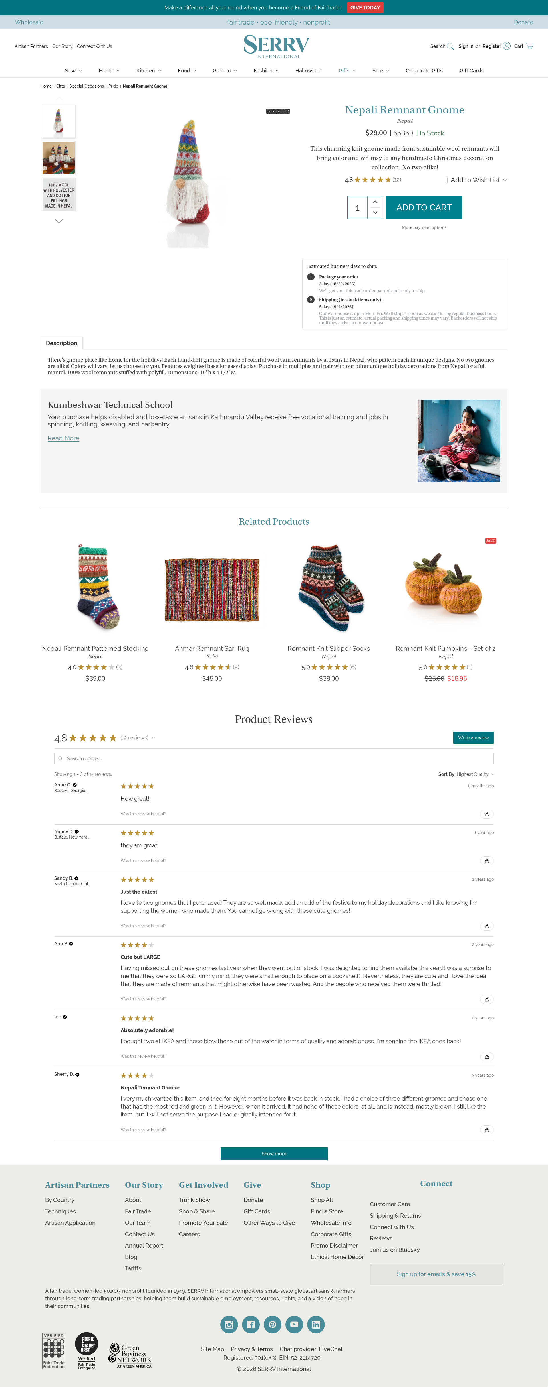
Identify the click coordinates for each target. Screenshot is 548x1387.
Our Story (62, 46)
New (70, 71)
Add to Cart (95, 596)
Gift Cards (471, 71)
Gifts (344, 71)
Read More (63, 438)
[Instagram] (229, 1324)
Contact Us (140, 1234)
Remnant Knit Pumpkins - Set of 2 (446, 648)
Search (437, 46)
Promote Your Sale (203, 1222)
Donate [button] (523, 22)
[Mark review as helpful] (487, 814)
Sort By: (447, 774)
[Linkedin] (316, 1324)
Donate (253, 1200)
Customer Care (390, 1204)
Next (58, 220)
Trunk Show (194, 1200)
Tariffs (133, 1268)
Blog (131, 1257)
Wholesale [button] (29, 22)
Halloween (308, 71)
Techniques (60, 1211)
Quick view (95, 578)
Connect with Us (392, 1227)
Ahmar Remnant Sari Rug (212, 648)
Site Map (212, 1349)
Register (492, 46)
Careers (189, 1234)
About (133, 1200)
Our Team (137, 1222)
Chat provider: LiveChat (311, 1349)
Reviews (381, 1238)
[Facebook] (251, 1324)
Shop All (322, 1200)
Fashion (263, 71)
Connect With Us (94, 46)
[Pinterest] (272, 1324)
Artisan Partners (31, 46)
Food (184, 71)
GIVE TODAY (365, 8)
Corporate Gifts (424, 71)
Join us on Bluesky (395, 1249)
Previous (59, 100)
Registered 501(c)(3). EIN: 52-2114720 (272, 1357)
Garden (222, 71)
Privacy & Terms (252, 1349)
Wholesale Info (331, 1222)
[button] (153, 737)
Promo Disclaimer (334, 1245)
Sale (377, 71)
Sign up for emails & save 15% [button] (436, 1274)
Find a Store (327, 1211)
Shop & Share (197, 1211)
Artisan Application (70, 1222)
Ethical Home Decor (337, 1257)
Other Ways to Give (269, 1222)
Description (61, 343)
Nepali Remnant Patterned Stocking (95, 648)
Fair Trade (138, 1211)
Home (106, 71)
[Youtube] (294, 1324)
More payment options (424, 227)
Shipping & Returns (395, 1215)
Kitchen (145, 71)
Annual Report (144, 1245)
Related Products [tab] (274, 521)
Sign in (466, 46)
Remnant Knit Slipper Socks (329, 648)
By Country (59, 1200)
